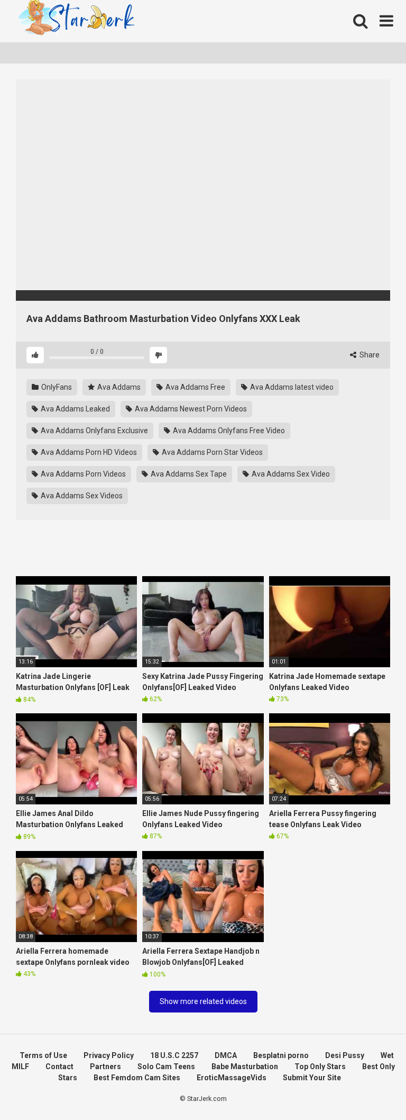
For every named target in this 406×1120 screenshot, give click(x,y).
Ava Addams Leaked (74, 409)
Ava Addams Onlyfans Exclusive (93, 430)
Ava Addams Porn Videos (82, 474)
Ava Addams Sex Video (290, 474)
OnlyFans (56, 387)
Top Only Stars (320, 1066)
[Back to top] (370, 1088)
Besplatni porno (281, 1055)
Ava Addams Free (194, 387)
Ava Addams (118, 387)
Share (369, 355)
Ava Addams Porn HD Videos (88, 452)
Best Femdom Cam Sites (137, 1077)
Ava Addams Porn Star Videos (211, 452)
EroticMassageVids (231, 1077)
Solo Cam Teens (166, 1066)
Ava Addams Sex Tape (188, 474)
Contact (59, 1066)
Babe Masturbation (244, 1066)
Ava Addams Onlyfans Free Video (228, 430)
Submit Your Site (312, 1077)
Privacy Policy (109, 1055)
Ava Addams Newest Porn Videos (190, 409)
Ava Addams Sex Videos (81, 495)
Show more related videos (203, 1001)
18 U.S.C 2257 (174, 1055)
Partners (105, 1066)
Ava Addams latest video (291, 387)
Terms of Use (43, 1055)
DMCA (226, 1055)
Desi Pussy (344, 1055)
